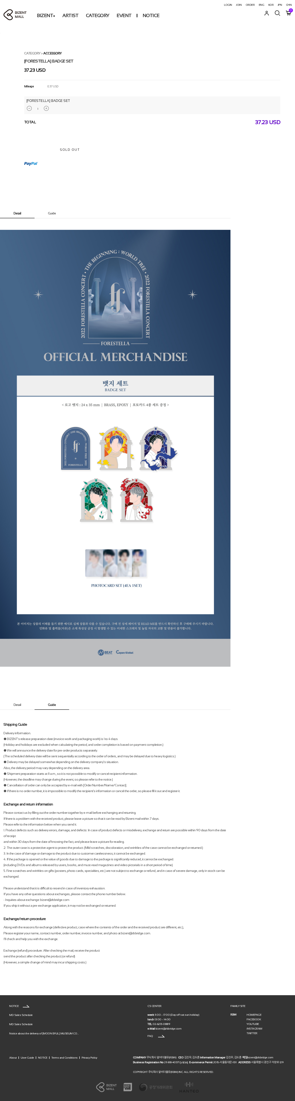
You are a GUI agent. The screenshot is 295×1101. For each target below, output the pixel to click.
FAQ (150, 1036)
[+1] (46, 108)
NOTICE (151, 15)
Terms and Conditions (64, 1057)
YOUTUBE (253, 1024)
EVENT (124, 15)
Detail (17, 213)
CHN (289, 4)
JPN (280, 4)
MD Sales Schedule (21, 1015)
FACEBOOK (254, 1019)
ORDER (250, 4)
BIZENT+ (46, 15)
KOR (271, 4)
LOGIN (228, 4)
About (13, 1057)
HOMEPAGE (254, 1014)
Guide (52, 213)
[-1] (29, 108)
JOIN (239, 4)
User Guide (27, 1057)
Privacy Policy (89, 1057)
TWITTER (252, 1033)
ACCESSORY (52, 53)
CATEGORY (97, 15)
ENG (261, 4)
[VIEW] (184, 1062)
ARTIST (70, 15)
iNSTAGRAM (254, 1028)
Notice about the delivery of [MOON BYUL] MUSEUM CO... (44, 1033)
